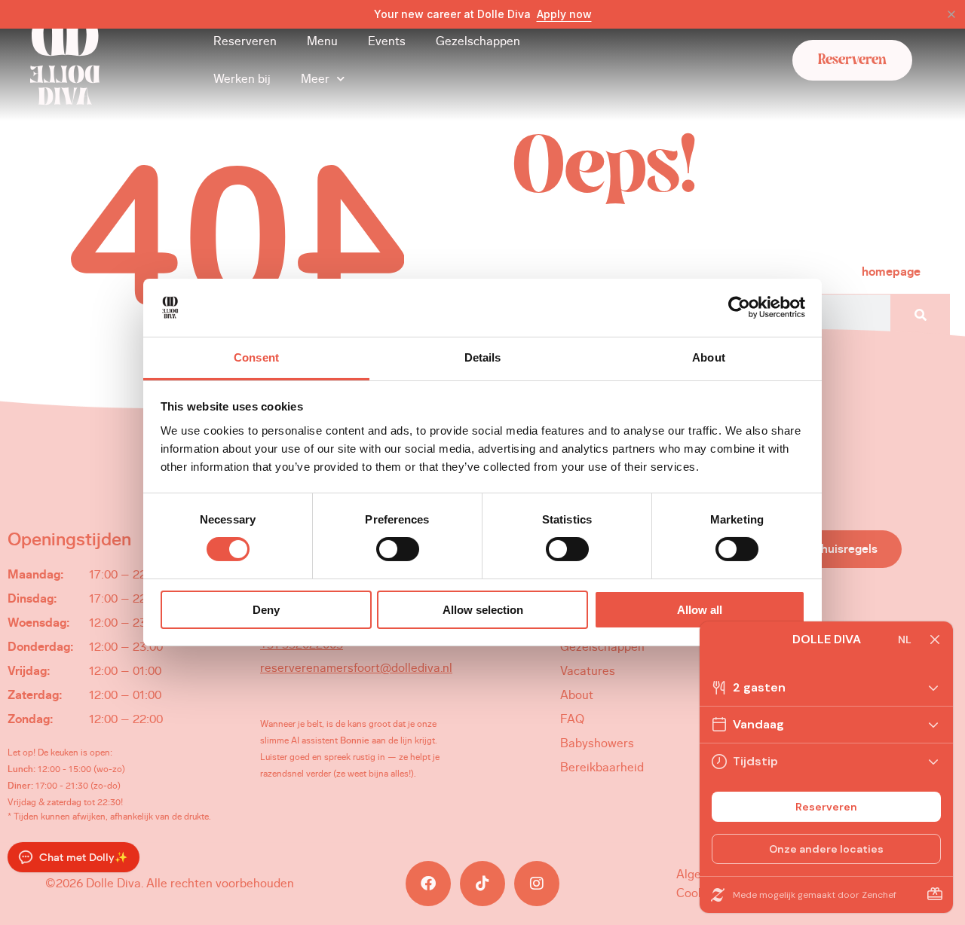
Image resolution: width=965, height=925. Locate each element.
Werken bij (242, 79)
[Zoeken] (919, 316)
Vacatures (587, 671)
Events (387, 41)
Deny (266, 609)
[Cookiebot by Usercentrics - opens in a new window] (739, 307)
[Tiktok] (482, 883)
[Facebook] (428, 883)
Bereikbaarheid (602, 767)
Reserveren (245, 41)
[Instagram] (536, 883)
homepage (891, 271)
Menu (322, 41)
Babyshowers (597, 743)
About (576, 695)
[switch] (397, 549)
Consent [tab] (256, 357)
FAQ (572, 719)
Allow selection (483, 609)
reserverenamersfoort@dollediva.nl (356, 668)
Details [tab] (482, 357)
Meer (315, 79)
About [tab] (708, 357)
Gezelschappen (478, 41)
